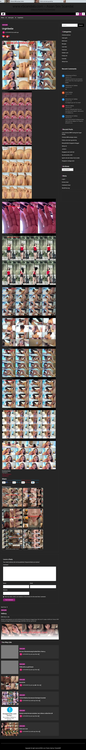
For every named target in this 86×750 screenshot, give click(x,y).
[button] (77, 14)
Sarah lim (22, 682)
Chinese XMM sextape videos (17, 1)
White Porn (65, 61)
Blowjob (64, 44)
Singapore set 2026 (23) (68, 152)
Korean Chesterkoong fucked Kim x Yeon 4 (32, 651)
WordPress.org (66, 188)
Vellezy (4, 613)
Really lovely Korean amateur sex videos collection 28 (36, 713)
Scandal (64, 58)
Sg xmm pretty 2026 (67, 155)
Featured (64, 49)
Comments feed (66, 185)
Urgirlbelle (7, 28)
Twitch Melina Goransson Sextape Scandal (32, 698)
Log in (63, 179)
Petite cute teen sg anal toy (46, 1)
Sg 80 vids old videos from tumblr (71, 158)
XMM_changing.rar (6, 474)
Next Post (3, 607)
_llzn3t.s (64, 149)
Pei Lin (74, 75)
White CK (64, 146)
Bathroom (64, 41)
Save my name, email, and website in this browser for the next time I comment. (25, 596)
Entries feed (65, 182)
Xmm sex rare (23, 728)
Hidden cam (65, 52)
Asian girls (4, 24)
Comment (6, 564)
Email (31, 583)
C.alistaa (75, 85)
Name (4, 583)
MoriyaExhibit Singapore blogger (70, 143)
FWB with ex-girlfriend (26, 667)
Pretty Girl (64, 55)
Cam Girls (64, 46)
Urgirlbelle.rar (5, 476)
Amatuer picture (66, 35)
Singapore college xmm (68, 161)
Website (5, 590)
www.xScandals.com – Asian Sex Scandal (43, 6)
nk (66, 92)
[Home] (3, 14)
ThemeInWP (57, 748)
